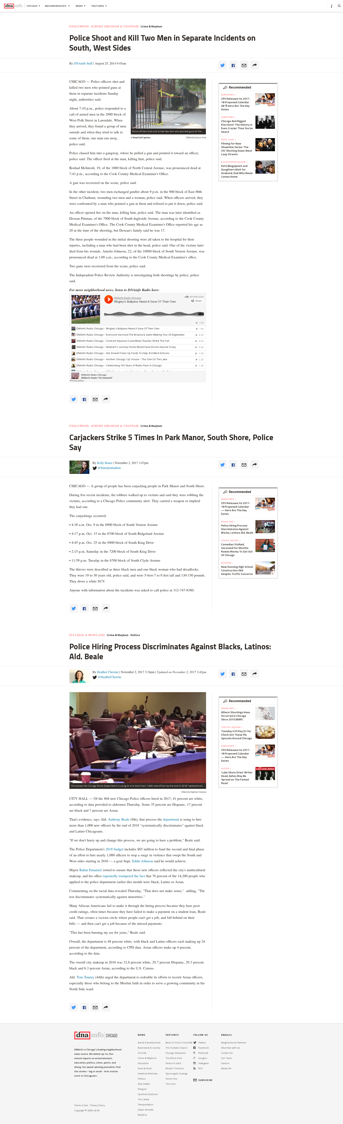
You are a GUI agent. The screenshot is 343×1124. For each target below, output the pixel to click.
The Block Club (174, 1058)
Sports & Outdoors (148, 1094)
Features (98, 6)
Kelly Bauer (104, 463)
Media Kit (226, 1068)
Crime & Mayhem (151, 26)
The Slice (171, 1084)
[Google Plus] (194, 1058)
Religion (142, 1089)
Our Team (226, 1058)
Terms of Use (81, 1105)
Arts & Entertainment (149, 1042)
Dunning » (227, 562)
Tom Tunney (85, 977)
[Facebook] (194, 1048)
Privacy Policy (97, 1105)
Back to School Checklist (179, 1042)
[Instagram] (194, 1063)
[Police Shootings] (168, 103)
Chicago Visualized (176, 1053)
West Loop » (228, 139)
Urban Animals (145, 1109)
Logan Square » (231, 540)
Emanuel (95, 869)
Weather (142, 1115)
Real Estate (144, 1084)
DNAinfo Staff (83, 63)
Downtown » (228, 94)
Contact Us (227, 1053)
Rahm (84, 869)
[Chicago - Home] (13, 6)
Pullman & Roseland (87, 635)
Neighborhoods (56, 6)
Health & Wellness (147, 1073)
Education (143, 1063)
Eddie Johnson (142, 860)
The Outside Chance (177, 1048)
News (79, 6)
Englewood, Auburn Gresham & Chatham (104, 26)
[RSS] (194, 1068)
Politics (135, 635)
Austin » (226, 768)
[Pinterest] (194, 1053)
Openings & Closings (176, 1073)
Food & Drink (145, 1068)
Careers (225, 1063)
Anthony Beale (119, 819)
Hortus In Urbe (173, 1063)
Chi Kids (142, 1053)
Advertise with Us (230, 1048)
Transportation (145, 1104)
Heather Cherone (108, 672)
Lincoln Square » (232, 727)
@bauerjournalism (109, 468)
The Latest (143, 1099)
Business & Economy (149, 1048)
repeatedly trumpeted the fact (124, 875)
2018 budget (114, 849)
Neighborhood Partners (233, 1042)
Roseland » (228, 521)
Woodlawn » (228, 708)
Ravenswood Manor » (234, 162)
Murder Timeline (175, 1068)
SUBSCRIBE (205, 1080)
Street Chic (171, 1079)
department (171, 819)
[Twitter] (194, 1042)
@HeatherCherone (109, 677)
